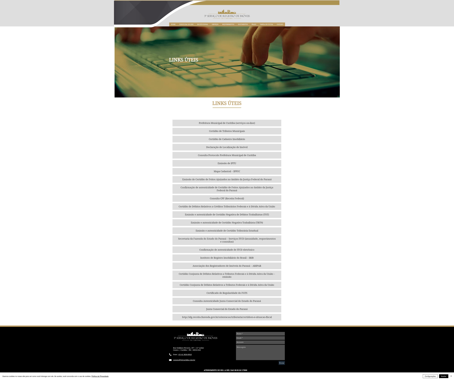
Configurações (430, 376)
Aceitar (443, 376)
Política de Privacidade (100, 376)
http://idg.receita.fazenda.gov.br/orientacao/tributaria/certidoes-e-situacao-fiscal (227, 317)
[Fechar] (451, 376)
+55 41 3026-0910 (185, 354)
